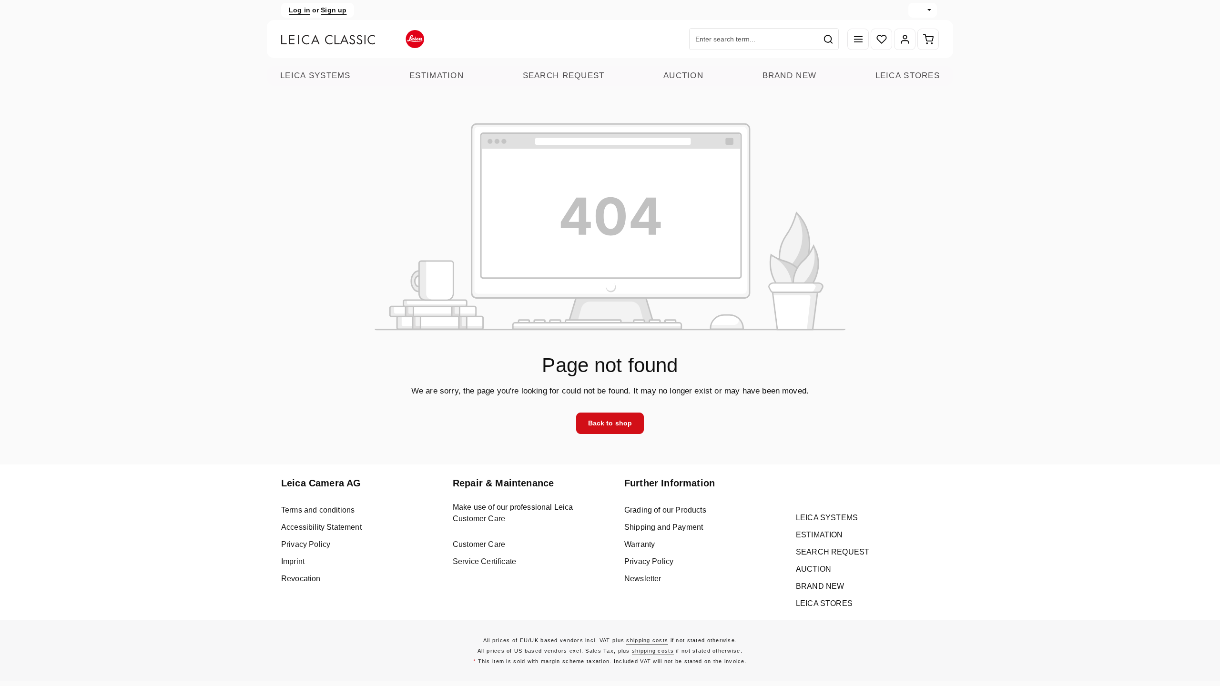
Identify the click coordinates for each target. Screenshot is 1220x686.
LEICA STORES (907, 75)
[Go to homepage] (352, 39)
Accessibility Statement (321, 527)
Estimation (436, 75)
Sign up (333, 10)
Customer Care (479, 544)
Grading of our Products (665, 510)
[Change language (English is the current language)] (922, 10)
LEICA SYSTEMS (315, 75)
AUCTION (683, 75)
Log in (299, 10)
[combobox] (754, 39)
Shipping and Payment (663, 527)
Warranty (639, 544)
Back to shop (610, 423)
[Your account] (904, 39)
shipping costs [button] (647, 640)
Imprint (293, 561)
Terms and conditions (318, 510)
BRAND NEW (789, 75)
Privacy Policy (305, 544)
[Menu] (858, 39)
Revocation (301, 579)
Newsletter (642, 579)
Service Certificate (484, 561)
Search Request (564, 75)
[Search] (828, 39)
